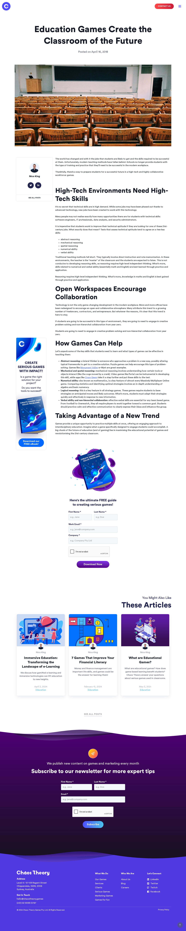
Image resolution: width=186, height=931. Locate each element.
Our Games (100, 879)
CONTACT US (164, 6)
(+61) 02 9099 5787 (26, 903)
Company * (74, 535)
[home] (6, 6)
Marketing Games (104, 896)
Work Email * (74, 524)
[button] (180, 6)
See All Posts (34, 198)
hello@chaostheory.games (30, 899)
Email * (64, 794)
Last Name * (100, 512)
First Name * (74, 512)
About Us (125, 879)
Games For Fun (102, 900)
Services (99, 883)
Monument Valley (89, 368)
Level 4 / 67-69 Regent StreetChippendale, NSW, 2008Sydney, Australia (32, 886)
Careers (125, 887)
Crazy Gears (91, 377)
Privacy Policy (163, 910)
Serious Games (102, 892)
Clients (98, 887)
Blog (123, 883)
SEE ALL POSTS (93, 714)
